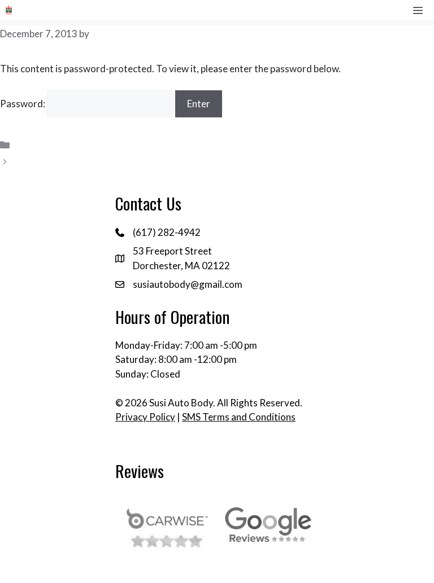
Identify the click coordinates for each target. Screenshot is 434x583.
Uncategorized (47, 145)
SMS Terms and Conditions (239, 417)
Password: (23, 103)
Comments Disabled (58, 162)
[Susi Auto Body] (9, 10)
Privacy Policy (145, 417)
